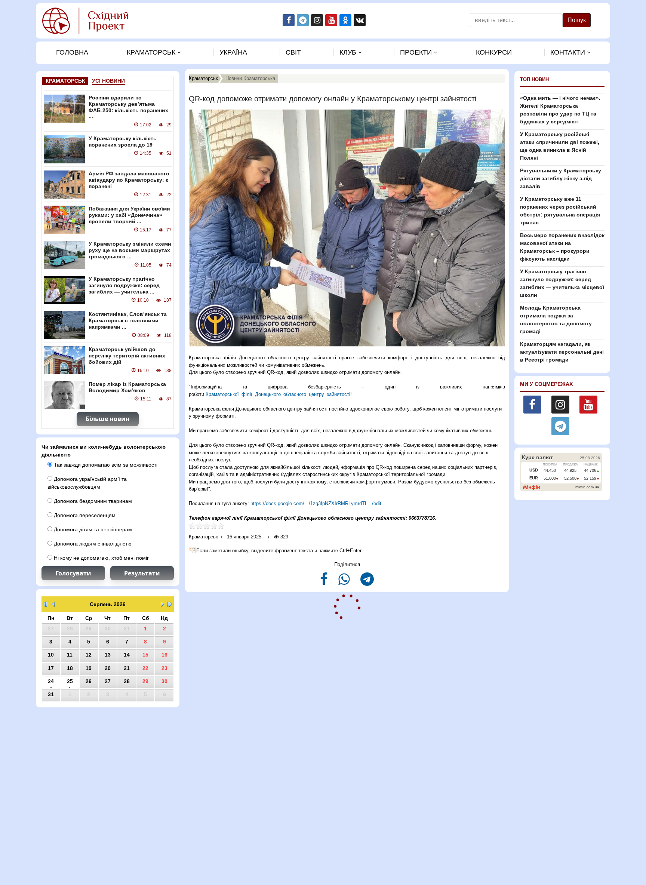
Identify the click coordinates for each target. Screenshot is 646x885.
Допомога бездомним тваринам (92, 501)
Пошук (576, 20)
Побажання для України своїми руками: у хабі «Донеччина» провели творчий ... (129, 215)
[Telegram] (367, 582)
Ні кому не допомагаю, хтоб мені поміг (100, 558)
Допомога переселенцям (84, 515)
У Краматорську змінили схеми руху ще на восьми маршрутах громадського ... (130, 250)
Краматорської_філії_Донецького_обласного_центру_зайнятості (278, 394)
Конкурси (494, 52)
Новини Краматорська (250, 78)
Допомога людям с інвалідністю (92, 544)
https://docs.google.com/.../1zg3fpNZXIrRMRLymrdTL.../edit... (318, 503)
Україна (233, 52)
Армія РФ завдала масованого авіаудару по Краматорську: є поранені (129, 179)
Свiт (293, 52)
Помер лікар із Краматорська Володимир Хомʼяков (127, 387)
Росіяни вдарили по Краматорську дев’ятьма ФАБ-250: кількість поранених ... (128, 107)
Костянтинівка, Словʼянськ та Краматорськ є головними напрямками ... (128, 320)
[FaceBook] (325, 582)
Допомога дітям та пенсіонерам (92, 529)
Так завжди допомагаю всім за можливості (104, 465)
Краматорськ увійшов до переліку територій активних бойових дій (127, 355)
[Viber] (345, 582)
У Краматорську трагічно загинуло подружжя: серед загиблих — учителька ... (124, 285)
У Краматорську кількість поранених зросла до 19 (123, 141)
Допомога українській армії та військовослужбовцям (87, 483)
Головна (72, 52)
